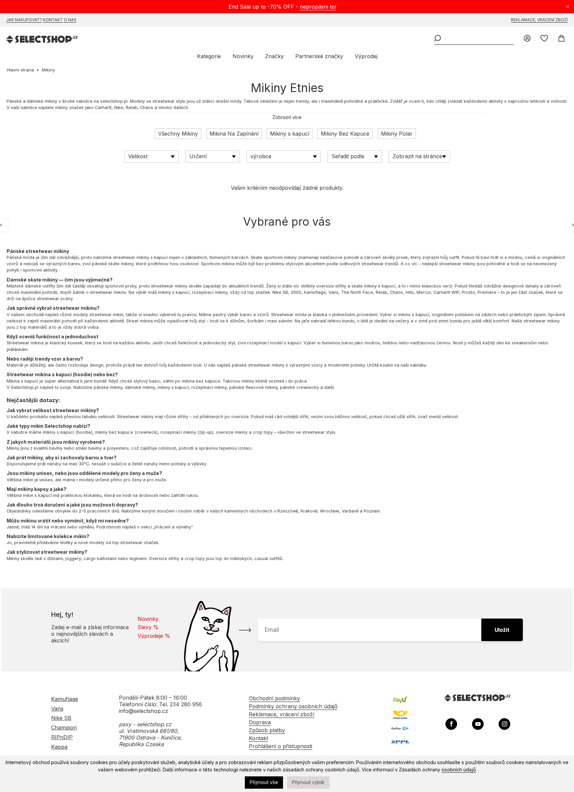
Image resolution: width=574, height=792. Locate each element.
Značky (274, 56)
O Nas (70, 19)
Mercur (424, 292)
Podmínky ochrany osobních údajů (293, 706)
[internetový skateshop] (42, 40)
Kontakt (53, 19)
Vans (333, 292)
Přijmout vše (264, 782)
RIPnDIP (62, 737)
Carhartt (103, 107)
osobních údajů (458, 769)
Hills (410, 292)
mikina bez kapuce (201, 381)
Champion (64, 727)
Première (487, 292)
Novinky (243, 56)
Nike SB (280, 292)
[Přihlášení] (527, 39)
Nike (118, 107)
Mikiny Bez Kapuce (345, 133)
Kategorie (209, 56)
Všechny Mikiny (178, 133)
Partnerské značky (319, 56)
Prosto (468, 292)
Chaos (146, 107)
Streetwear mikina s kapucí (39, 374)
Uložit (502, 629)
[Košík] (561, 39)
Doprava (260, 722)
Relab (132, 107)
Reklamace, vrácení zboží (539, 19)
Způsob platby (267, 730)
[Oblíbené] (544, 39)
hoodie (82, 374)
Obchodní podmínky (274, 698)
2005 (296, 292)
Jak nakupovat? (24, 19)
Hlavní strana (20, 69)
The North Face (357, 292)
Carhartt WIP (446, 292)
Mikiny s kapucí (289, 133)
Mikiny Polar (397, 133)
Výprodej (366, 56)
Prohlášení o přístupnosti (280, 746)
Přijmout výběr (308, 782)
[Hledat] (437, 39)
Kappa (59, 746)
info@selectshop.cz (143, 711)
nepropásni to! (318, 6)
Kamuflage (315, 292)
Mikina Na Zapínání (234, 133)
